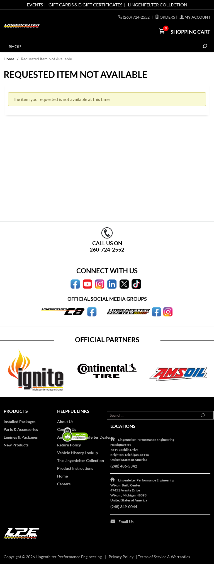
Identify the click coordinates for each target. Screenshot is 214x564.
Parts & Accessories (21, 429)
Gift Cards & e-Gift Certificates (85, 4)
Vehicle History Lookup (77, 452)
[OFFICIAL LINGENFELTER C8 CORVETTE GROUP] (92, 311)
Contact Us (66, 429)
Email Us (125, 521)
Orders (167, 17)
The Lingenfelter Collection (80, 460)
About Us (65, 421)
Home (9, 58)
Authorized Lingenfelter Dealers (85, 437)
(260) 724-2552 (136, 17)
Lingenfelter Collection (157, 4)
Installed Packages (19, 421)
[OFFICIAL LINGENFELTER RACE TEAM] (156, 311)
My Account (197, 17)
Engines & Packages (21, 437)
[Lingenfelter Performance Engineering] (21, 25)
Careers (63, 483)
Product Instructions (75, 468)
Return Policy (69, 445)
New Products (16, 445)
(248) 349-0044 (123, 506)
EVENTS (35, 4)
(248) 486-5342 (123, 466)
